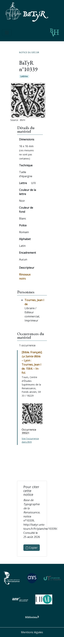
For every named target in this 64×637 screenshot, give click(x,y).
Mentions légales (32, 632)
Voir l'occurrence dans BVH (30, 440)
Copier (33, 548)
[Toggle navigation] (7, 32)
